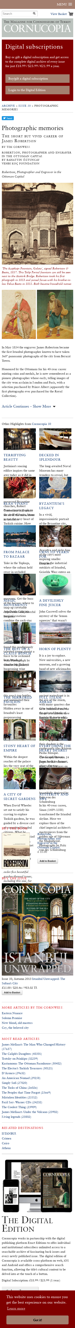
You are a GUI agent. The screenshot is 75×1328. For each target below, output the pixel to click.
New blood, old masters (17, 1022)
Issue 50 (25, 105)
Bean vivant (16, 503)
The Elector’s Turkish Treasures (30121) (27, 1068)
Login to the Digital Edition (27, 90)
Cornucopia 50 (41, 424)
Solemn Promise (12, 1018)
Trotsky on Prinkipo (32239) (20, 1058)
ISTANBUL (9, 1133)
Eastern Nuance (12, 1013)
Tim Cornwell (49, 1007)
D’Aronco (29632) (13, 1073)
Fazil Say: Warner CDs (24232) (22, 1102)
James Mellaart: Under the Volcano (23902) (30, 1112)
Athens (6, 1148)
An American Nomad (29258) (21, 1078)
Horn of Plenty (55, 649)
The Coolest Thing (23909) (19, 1107)
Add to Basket (48, 861)
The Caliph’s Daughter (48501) (22, 1053)
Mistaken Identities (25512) (19, 1097)
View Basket (59, 14)
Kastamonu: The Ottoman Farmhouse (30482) (32, 1063)
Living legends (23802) (16, 1116)
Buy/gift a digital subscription (28, 78)
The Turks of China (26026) (20, 1087)
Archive (8, 105)
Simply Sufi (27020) (14, 1082)
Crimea (6, 1138)
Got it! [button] (37, 1320)
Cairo (5, 1143)
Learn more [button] (16, 1308)
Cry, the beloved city (15, 1027)
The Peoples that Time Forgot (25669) (26, 1092)
